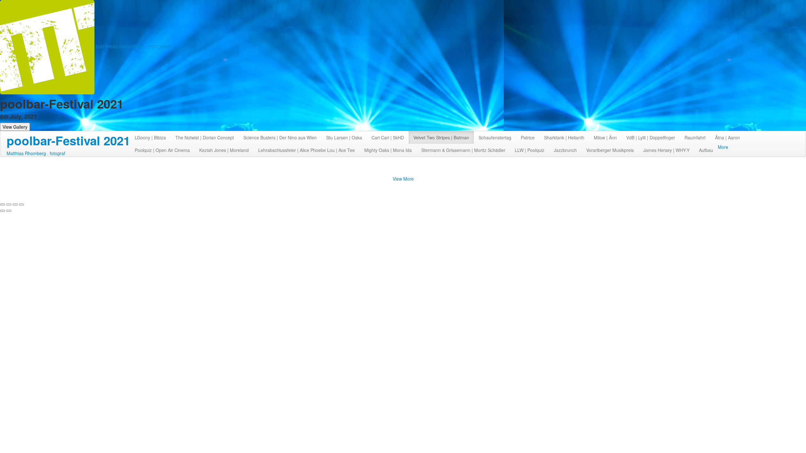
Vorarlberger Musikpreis (610, 150)
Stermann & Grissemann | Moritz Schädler (463, 150)
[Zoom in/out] (21, 204)
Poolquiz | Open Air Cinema (162, 150)
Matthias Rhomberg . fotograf (36, 153)
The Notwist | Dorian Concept (204, 137)
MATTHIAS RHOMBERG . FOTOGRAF (134, 46)
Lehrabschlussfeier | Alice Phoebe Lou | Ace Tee (306, 150)
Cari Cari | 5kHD (388, 137)
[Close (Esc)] (2, 204)
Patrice (528, 137)
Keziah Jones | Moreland (224, 150)
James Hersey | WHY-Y (666, 150)
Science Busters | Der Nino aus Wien (280, 137)
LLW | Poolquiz (529, 150)
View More (403, 179)
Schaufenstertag (495, 137)
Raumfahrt (695, 137)
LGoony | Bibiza (150, 137)
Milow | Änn (605, 137)
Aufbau (706, 150)
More (723, 147)
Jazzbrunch (565, 150)
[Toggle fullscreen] (15, 204)
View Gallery (15, 127)
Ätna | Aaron (727, 137)
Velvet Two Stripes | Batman (441, 137)
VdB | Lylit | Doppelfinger (650, 137)
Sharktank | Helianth (564, 137)
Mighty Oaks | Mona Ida (388, 150)
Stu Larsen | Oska (344, 137)
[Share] (8, 204)
